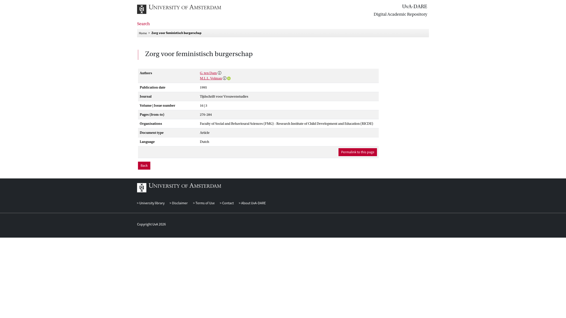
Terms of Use (204, 203)
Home (143, 33)
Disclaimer (179, 203)
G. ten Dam (208, 73)
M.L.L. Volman (211, 78)
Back (144, 165)
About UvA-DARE (253, 203)
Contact (228, 203)
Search (143, 23)
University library (151, 203)
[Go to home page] (184, 9)
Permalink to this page (357, 152)
